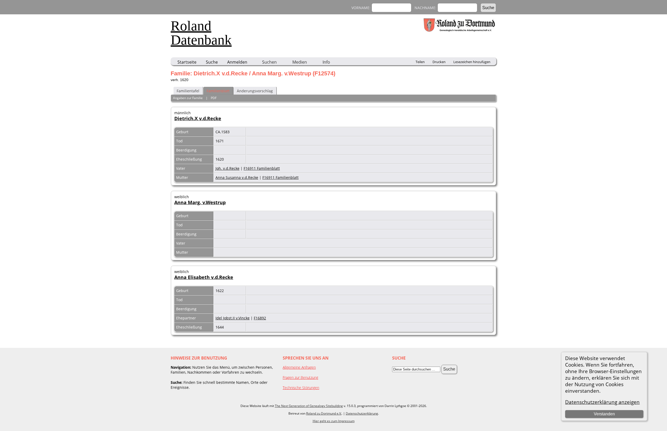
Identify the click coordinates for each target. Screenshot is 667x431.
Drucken (439, 61)
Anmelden (237, 62)
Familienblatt (218, 90)
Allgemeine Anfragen (299, 367)
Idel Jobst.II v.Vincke (232, 317)
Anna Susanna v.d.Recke (236, 177)
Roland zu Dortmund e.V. (324, 413)
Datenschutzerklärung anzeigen (602, 402)
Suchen (269, 62)
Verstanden (604, 414)
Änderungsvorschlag (255, 90)
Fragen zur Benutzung (300, 377)
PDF (214, 98)
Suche (212, 62)
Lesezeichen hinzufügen (471, 61)
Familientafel (188, 90)
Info (326, 62)
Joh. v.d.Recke (227, 168)
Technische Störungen (301, 387)
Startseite (186, 62)
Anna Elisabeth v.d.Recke (203, 277)
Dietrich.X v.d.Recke (197, 118)
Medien (299, 62)
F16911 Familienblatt (262, 168)
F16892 (260, 317)
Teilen (420, 61)
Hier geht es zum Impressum (334, 421)
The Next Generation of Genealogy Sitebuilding (309, 406)
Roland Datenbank (201, 33)
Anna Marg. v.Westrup (200, 202)
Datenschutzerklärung (362, 413)
